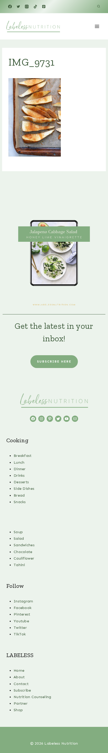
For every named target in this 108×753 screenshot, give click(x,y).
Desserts (21, 482)
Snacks (20, 502)
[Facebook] (10, 6)
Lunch (19, 462)
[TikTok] (35, 6)
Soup (18, 532)
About (19, 677)
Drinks (19, 475)
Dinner (20, 469)
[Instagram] (26, 6)
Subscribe (22, 690)
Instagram (23, 601)
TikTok (20, 634)
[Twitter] (18, 6)
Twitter (20, 627)
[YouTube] (66, 733)
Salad (19, 538)
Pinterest (22, 614)
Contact (21, 684)
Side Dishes (24, 488)
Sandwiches (24, 545)
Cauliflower (24, 558)
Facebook (22, 608)
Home (19, 670)
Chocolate (23, 552)
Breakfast (23, 455)
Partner (21, 703)
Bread (19, 495)
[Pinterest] (43, 6)
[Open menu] (97, 26)
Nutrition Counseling (32, 697)
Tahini (19, 565)
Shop (18, 710)
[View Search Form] (98, 6)
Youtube (21, 621)
